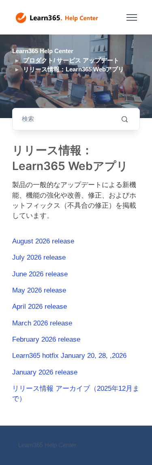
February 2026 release (46, 339)
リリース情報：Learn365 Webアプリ (73, 69)
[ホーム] (57, 17)
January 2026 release (44, 372)
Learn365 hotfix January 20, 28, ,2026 (69, 356)
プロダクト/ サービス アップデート (71, 60)
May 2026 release (39, 290)
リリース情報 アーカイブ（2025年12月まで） (75, 394)
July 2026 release (39, 257)
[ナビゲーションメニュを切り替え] (131, 17)
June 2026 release (40, 274)
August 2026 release (43, 241)
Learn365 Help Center (42, 50)
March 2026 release (42, 323)
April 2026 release (39, 306)
